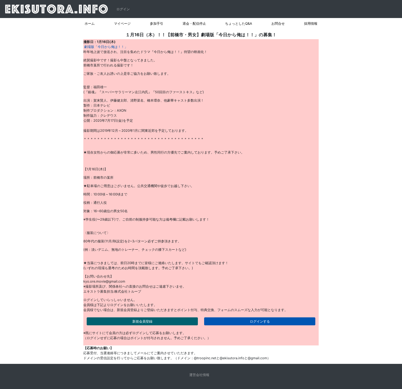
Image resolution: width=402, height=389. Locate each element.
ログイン (123, 9)
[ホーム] (57, 9)
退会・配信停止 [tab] (194, 23)
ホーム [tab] (90, 23)
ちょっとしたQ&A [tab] (238, 23)
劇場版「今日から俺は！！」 (106, 47)
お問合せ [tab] (278, 23)
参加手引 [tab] (156, 23)
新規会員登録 (142, 321)
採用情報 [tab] (310, 23)
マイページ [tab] (122, 23)
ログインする (260, 321)
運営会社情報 (199, 375)
